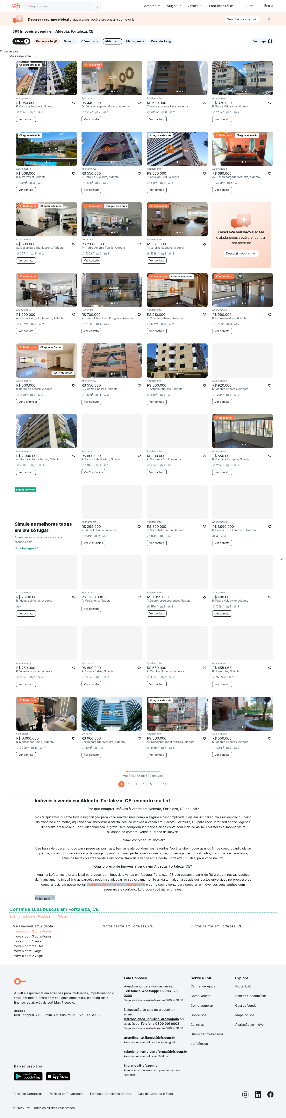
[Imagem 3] (117, 91)
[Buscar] (96, 6)
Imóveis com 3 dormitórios (32, 936)
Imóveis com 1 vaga (26, 951)
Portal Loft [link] (243, 986)
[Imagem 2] (49, 91)
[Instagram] (245, 1095)
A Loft (248, 6)
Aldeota (63, 916)
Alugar (172, 6)
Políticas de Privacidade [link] (66, 1094)
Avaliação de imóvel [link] (249, 1025)
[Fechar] (269, 19)
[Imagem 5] (57, 91)
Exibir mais (43, 898)
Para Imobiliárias (221, 6)
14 (164, 784)
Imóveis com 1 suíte (26, 941)
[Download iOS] (58, 1077)
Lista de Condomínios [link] (251, 996)
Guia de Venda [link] (245, 1005)
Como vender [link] (201, 996)
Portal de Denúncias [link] (27, 1094)
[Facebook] (270, 1095)
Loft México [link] (199, 1044)
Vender (193, 6)
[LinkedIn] (258, 1095)
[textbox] (62, 6)
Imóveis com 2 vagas (27, 956)
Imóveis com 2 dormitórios (32, 931)
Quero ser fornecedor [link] (207, 1034)
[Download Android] (28, 1077)
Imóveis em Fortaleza (36, 916)
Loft (12, 916)
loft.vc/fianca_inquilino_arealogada (151, 1019)
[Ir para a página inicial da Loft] (17, 6)
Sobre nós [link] (198, 1015)
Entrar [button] (269, 6)
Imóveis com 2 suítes (27, 946)
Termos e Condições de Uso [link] (110, 1094)
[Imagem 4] (54, 91)
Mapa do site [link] (244, 1015)
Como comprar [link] (202, 1005)
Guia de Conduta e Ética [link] (155, 1094)
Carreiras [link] (197, 1025)
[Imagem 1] (46, 91)
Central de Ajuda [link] (203, 986)
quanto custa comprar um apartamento (116, 884)
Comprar (149, 6)
